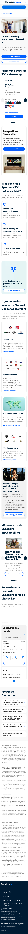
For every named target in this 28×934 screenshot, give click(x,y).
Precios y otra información (11, 112)
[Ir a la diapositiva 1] (13, 122)
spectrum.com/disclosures (12, 776)
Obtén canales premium (9, 459)
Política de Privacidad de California (9, 911)
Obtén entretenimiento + (10, 390)
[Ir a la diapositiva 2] (16, 580)
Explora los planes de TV (14, 56)
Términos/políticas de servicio (8, 919)
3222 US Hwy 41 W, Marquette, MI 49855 (12, 650)
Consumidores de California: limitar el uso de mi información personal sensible (12, 916)
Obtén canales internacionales (11, 425)
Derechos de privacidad (6, 908)
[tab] (14, 892)
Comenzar (14, 116)
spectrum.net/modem (18, 840)
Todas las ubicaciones (7, 13)
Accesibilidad (4, 910)
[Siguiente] (25, 100)
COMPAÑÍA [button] (7, 892)
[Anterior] (2, 100)
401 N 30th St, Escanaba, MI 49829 (11, 677)
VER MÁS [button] (7, 896)
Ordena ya (19, 2)
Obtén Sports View (8, 351)
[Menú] (2, 2)
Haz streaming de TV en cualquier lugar (14, 514)
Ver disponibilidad (14, 7)
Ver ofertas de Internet (14, 574)
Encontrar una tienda (14, 61)
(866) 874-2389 (9, 652)
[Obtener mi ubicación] (24, 635)
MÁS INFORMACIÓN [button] (11, 900)
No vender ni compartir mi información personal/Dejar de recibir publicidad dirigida (13, 913)
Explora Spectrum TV (14, 290)
